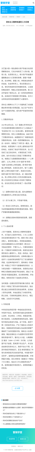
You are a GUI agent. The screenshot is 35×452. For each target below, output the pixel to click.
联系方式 (23, 439)
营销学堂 (5, 3)
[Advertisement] (17, 47)
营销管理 (30, 8)
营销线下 (21, 10)
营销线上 (30, 10)
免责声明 (12, 439)
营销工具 (4, 10)
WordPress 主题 (26, 450)
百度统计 (13, 446)
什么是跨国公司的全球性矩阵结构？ (14, 424)
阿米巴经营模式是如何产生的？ (13, 420)
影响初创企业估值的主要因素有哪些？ (15, 404)
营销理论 (13, 8)
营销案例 (21, 8)
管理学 (18, 17)
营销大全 (4, 12)
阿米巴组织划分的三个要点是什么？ (14, 413)
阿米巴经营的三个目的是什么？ (13, 417)
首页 (3, 8)
